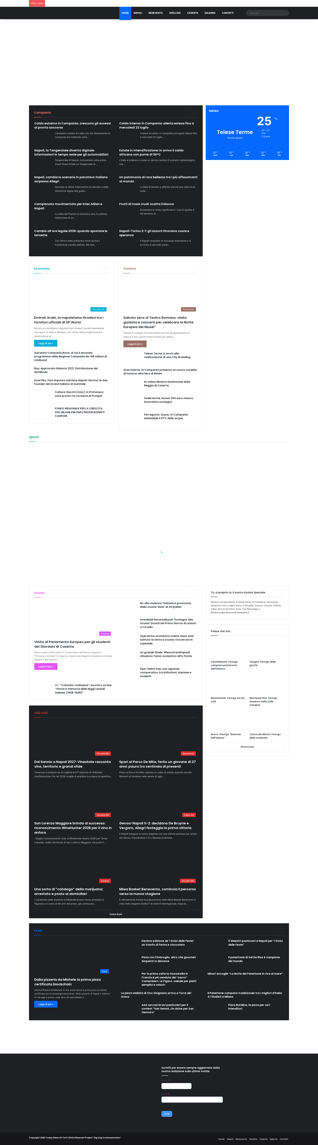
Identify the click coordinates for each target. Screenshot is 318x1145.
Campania (181, 112)
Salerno (210, 12)
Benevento (156, 12)
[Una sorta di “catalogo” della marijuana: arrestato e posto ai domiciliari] (167, 81)
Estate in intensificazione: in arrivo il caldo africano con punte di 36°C (151, 152)
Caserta (192, 12)
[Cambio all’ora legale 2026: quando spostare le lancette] (43, 245)
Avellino (175, 12)
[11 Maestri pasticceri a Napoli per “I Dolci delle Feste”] (217, 945)
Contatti (228, 12)
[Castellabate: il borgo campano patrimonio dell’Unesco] (228, 648)
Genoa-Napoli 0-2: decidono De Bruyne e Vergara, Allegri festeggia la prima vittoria (155, 825)
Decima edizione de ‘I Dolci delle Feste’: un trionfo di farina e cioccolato (168, 942)
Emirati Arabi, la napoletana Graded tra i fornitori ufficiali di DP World (68, 320)
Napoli (137, 12)
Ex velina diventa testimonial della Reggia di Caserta (167, 383)
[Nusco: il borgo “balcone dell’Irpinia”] (228, 721)
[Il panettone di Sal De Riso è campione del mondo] (217, 961)
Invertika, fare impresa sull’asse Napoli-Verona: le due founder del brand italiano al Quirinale (70, 382)
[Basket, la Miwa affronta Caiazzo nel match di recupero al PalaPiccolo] (211, 503)
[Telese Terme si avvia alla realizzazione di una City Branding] (132, 357)
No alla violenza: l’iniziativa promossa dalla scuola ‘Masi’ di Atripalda (165, 605)
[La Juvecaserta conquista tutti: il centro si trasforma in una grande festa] (37, 464)
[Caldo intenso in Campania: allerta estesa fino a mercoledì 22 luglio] (128, 137)
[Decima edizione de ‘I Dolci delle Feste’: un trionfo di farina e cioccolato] (130, 945)
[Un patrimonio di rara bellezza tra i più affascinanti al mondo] (128, 191)
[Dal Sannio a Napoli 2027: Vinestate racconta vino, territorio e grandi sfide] (37, 61)
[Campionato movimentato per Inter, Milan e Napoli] (43, 218)
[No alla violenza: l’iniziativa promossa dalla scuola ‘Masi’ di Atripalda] (128, 607)
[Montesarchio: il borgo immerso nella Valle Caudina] (267, 685)
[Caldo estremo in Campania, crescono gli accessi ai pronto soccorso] (43, 137)
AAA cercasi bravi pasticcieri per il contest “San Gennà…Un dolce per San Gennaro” (168, 1008)
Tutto (171, 112)
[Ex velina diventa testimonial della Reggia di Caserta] (132, 386)
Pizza (245, 930)
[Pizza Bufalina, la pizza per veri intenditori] (217, 1009)
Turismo (129, 268)
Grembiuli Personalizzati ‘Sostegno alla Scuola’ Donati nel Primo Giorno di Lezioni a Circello (168, 623)
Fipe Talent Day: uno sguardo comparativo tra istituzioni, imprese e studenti (165, 672)
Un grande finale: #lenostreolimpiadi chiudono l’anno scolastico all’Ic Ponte (166, 654)
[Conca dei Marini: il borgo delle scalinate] (267, 721)
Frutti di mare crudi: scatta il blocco (146, 204)
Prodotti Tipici (256, 930)
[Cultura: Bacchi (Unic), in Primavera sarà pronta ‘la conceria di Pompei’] (43, 396)
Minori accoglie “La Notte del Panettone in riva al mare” (245, 974)
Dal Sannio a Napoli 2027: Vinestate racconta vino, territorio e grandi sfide (43, 41)
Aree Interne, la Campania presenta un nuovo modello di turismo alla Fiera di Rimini (160, 371)
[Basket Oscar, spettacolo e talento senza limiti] (124, 464)
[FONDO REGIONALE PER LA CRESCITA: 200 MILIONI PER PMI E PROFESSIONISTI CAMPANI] (43, 412)
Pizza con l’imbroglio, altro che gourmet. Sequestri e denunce (169, 959)
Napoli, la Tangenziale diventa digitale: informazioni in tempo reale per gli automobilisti (71, 152)
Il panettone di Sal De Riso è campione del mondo (254, 959)
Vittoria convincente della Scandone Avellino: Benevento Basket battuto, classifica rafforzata (42, 497)
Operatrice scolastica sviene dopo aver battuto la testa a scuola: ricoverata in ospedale (167, 639)
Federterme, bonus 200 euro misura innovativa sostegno (168, 400)
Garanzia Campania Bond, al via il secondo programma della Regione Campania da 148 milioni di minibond (70, 356)
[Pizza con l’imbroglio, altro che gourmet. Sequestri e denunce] (130, 961)
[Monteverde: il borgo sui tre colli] (228, 685)
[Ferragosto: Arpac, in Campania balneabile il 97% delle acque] (132, 418)
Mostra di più (247, 746)
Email (165, 1094)
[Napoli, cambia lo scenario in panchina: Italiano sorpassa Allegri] (43, 191)
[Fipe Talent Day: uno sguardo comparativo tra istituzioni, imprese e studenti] (128, 673)
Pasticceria (234, 930)
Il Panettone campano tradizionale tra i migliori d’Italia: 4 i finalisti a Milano (245, 995)
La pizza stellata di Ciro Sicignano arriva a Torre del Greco (156, 995)
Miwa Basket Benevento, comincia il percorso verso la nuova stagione (237, 75)
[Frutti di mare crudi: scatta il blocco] (128, 214)
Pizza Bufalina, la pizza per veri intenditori (249, 1007)
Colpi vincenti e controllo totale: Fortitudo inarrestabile (217, 465)
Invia (166, 1113)
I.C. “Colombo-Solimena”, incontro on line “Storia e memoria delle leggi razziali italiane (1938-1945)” (83, 689)
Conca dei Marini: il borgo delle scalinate (265, 736)
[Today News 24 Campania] (45, 13)
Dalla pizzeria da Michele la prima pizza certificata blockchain (67, 982)
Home (125, 12)
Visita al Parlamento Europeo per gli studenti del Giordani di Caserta (72, 644)
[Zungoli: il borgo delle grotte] (267, 648)
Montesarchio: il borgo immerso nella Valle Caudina (263, 701)
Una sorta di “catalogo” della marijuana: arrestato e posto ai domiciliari (172, 72)
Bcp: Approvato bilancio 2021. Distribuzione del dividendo (66, 370)
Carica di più (115, 914)
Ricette (269, 930)
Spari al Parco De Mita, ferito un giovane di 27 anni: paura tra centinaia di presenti (157, 764)
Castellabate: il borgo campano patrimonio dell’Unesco (224, 665)
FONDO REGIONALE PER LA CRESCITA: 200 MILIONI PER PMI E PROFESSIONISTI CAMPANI (80, 412)
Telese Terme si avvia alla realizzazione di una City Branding (167, 355)
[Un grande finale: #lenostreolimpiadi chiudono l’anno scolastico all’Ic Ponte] (128, 656)
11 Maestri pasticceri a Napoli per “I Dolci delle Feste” (255, 942)
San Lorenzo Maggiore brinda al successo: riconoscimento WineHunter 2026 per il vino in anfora (73, 828)
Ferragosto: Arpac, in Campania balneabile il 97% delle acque (166, 416)
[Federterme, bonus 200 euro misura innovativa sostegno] (132, 402)
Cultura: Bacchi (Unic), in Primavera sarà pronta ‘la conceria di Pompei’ (79, 394)
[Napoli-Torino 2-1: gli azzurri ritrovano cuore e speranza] (128, 245)
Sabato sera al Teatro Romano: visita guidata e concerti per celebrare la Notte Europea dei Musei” (158, 322)
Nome (165, 1080)
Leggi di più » (45, 343)
